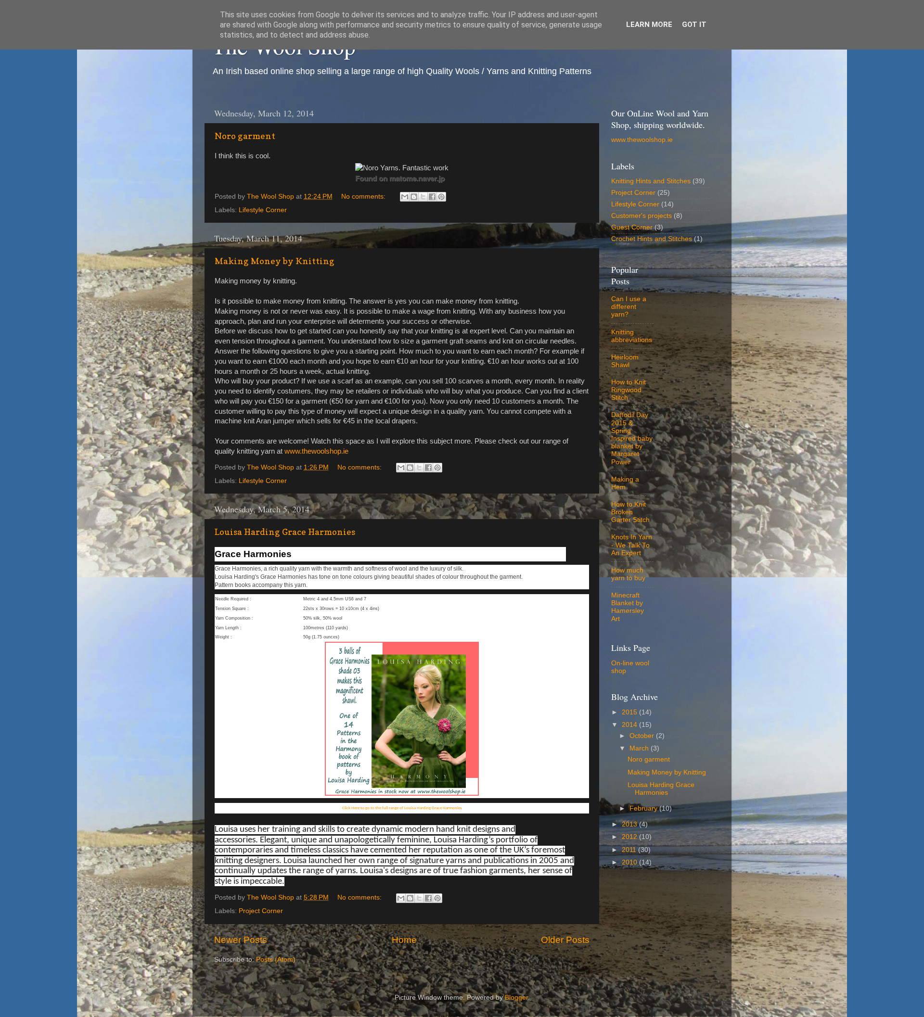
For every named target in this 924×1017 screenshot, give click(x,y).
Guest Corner (632, 227)
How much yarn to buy (628, 574)
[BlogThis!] (414, 197)
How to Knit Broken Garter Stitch (630, 512)
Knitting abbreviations (631, 336)
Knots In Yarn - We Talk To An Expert (631, 545)
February (644, 808)
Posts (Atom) (275, 959)
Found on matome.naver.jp (400, 178)
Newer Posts (240, 940)
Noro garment (245, 136)
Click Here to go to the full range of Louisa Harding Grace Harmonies (402, 808)
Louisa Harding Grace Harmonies (285, 532)
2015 (630, 712)
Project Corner (261, 911)
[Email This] (405, 197)
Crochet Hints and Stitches (651, 238)
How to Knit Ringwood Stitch (628, 390)
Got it (694, 24)
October (642, 735)
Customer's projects (641, 215)
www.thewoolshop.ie (316, 451)
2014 (630, 724)
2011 (630, 849)
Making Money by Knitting (274, 261)
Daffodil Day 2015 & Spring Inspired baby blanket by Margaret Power (632, 438)
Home (404, 940)
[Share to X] (423, 197)
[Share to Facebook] (432, 197)
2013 (630, 824)
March (640, 748)
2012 (630, 836)
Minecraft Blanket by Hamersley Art (627, 607)
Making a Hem (625, 483)
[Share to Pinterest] (441, 197)
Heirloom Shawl (625, 361)
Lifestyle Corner (263, 210)
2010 (630, 862)
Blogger (516, 997)
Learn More (649, 24)
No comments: (364, 196)
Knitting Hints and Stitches (651, 181)
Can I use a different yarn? (628, 306)
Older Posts (565, 940)
